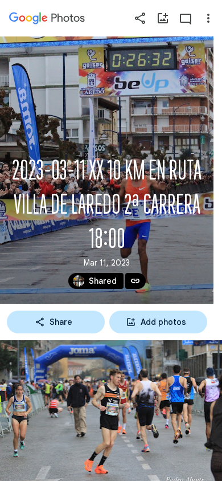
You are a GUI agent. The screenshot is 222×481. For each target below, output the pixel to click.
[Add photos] (162, 18)
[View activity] (185, 18)
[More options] (208, 18)
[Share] (140, 18)
